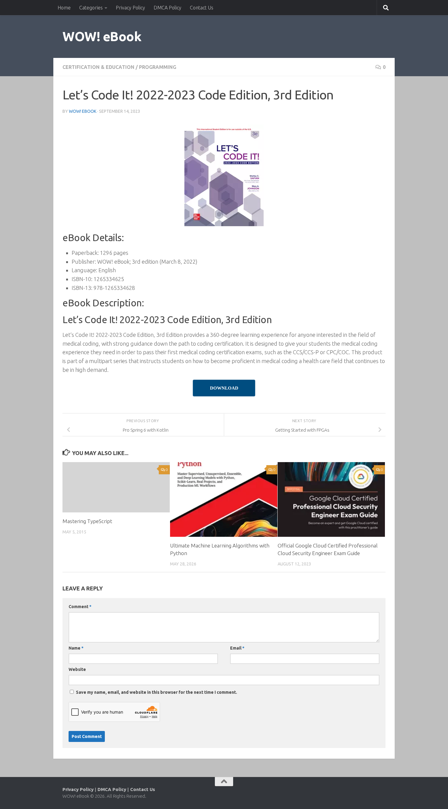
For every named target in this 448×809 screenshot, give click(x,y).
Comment (80, 606)
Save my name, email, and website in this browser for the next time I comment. (156, 692)
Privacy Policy (130, 7)
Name (76, 648)
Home (64, 7)
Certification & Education (98, 67)
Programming (157, 67)
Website (77, 669)
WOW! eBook (101, 36)
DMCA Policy (167, 7)
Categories (91, 7)
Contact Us (201, 7)
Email (237, 648)
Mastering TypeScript (87, 521)
